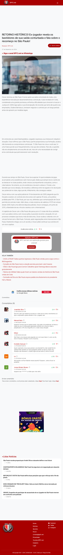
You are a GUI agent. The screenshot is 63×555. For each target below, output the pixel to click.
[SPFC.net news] (31, 292)
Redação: (7, 46)
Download (31, 247)
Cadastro (35, 543)
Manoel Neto (18, 320)
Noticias (35, 526)
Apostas (35, 529)
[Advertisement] (31, 18)
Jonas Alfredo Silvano (21, 367)
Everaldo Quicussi (19, 344)
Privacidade (36, 537)
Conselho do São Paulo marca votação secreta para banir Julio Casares (27, 264)
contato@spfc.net (38, 534)
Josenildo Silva (19, 309)
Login (34, 545)
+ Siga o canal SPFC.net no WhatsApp (17, 53)
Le (15, 356)
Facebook (53, 523)
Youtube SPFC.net (38, 540)
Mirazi (16, 333)
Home (34, 523)
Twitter (52, 525)
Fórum (35, 532)
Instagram (53, 527)
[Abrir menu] (57, 2)
